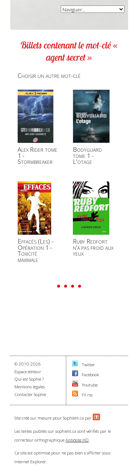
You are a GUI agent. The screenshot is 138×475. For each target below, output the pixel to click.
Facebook (90, 374)
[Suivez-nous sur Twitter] (75, 364)
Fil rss (87, 394)
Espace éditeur (27, 371)
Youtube (90, 385)
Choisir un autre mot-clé (49, 75)
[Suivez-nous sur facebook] (75, 374)
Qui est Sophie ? (29, 379)
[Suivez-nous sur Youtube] (75, 385)
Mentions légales (29, 386)
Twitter (88, 364)
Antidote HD (77, 440)
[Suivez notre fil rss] (75, 394)
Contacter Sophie (30, 394)
